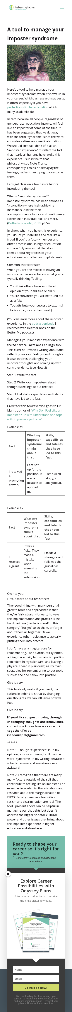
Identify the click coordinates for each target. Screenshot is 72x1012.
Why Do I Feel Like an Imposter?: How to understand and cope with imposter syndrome (35, 414)
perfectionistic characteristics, (27, 107)
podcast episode (43, 323)
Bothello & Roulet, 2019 (24, 223)
